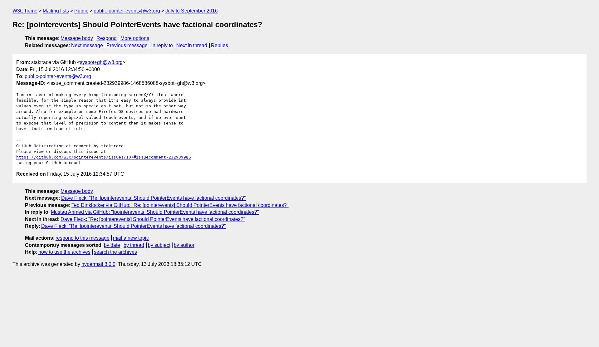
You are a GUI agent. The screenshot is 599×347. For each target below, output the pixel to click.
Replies (219, 45)
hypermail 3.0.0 (98, 264)
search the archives (115, 252)
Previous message (127, 45)
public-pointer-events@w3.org (127, 10)
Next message (87, 45)
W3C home (24, 10)
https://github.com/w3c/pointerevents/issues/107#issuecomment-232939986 (103, 157)
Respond (106, 38)
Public (81, 10)
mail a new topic (131, 238)
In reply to (162, 45)
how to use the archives (64, 252)
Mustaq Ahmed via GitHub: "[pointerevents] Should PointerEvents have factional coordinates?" (155, 212)
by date (112, 245)
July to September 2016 (191, 10)
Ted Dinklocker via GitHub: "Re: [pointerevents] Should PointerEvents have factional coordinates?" (180, 205)
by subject (159, 245)
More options (134, 38)
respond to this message (83, 238)
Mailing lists (56, 10)
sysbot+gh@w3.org (101, 62)
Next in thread (191, 45)
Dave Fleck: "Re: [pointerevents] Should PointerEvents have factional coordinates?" (153, 198)
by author (184, 245)
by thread (134, 245)
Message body (77, 38)
